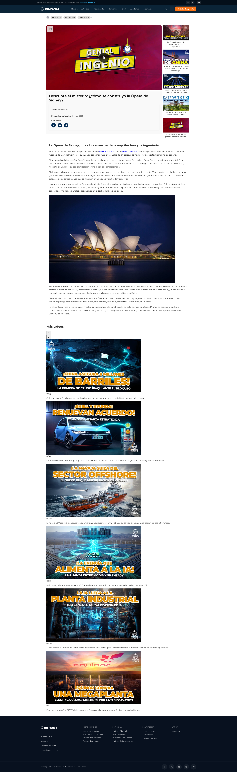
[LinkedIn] (164, 767)
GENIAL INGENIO (107, 151)
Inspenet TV (98, 9)
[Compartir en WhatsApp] (66, 125)
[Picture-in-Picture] (152, 87)
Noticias (74, 9)
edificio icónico (129, 151)
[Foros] (188, 2)
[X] (171, 767)
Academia (134, 9)
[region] (104, 57)
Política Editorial (119, 731)
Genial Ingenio (84, 17)
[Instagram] (186, 767)
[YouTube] (193, 767)
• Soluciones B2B (149, 738)
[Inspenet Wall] (192, 2)
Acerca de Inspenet (91, 731)
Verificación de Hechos (122, 738)
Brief (124, 9)
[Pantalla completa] (158, 87)
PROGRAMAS (70, 17)
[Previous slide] (48, 333)
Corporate (113, 9)
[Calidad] (147, 87)
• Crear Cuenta (148, 731)
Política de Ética (119, 734)
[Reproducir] (104, 58)
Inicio (47, 17)
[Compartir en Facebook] (60, 125)
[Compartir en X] (53, 125)
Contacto (176, 731)
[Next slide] (48, 337)
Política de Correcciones (122, 741)
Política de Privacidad (92, 738)
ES (199, 2)
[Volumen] (56, 87)
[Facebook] (179, 767)
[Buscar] (166, 9)
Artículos (85, 9)
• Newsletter (147, 735)
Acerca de (148, 9)
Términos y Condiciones (93, 734)
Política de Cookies (91, 741)
